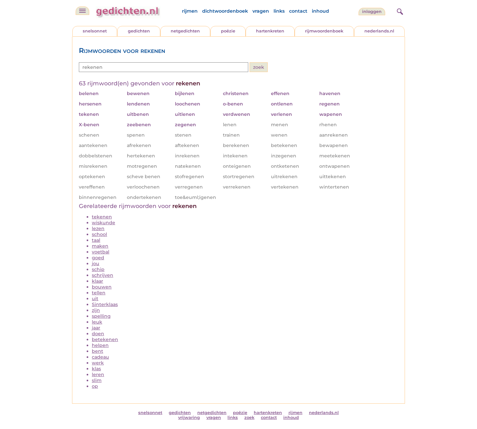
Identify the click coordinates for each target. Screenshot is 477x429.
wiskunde (103, 223)
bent (97, 351)
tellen (98, 293)
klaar (97, 281)
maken (100, 246)
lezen (98, 228)
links (279, 11)
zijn (96, 310)
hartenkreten (270, 31)
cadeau (100, 357)
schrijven (102, 275)
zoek (249, 417)
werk (98, 363)
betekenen (105, 339)
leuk (97, 322)
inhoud (320, 11)
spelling (101, 316)
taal (96, 240)
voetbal (100, 252)
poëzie (228, 31)
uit (95, 298)
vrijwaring (189, 417)
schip (98, 269)
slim (97, 380)
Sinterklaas (105, 304)
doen (98, 334)
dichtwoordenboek (225, 11)
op (95, 386)
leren (98, 374)
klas (96, 369)
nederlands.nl (379, 31)
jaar (96, 328)
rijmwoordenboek (324, 31)
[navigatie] (82, 10)
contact (298, 11)
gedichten (139, 31)
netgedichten (185, 31)
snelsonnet (95, 31)
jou (95, 263)
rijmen (190, 11)
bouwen (102, 287)
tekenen (102, 217)
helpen (100, 345)
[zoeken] (399, 10)
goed (98, 258)
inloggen (372, 11)
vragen (260, 11)
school (99, 234)
